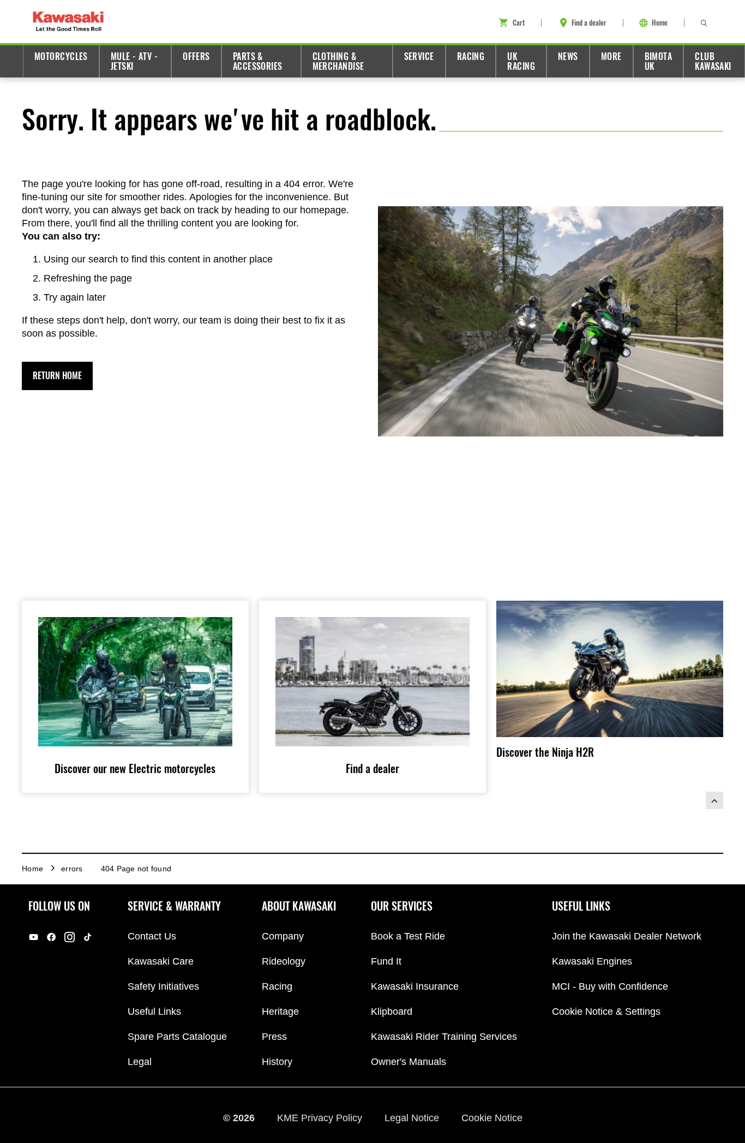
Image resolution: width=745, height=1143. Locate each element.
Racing (471, 56)
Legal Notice (413, 1117)
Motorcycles (61, 56)
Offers (196, 56)
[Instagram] (69, 937)
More (611, 56)
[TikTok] (87, 937)
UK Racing (521, 61)
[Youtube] (33, 937)
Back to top (714, 800)
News (568, 56)
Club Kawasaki (713, 61)
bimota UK (658, 61)
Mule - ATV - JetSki (134, 61)
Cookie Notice (491, 1117)
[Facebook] (51, 937)
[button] (57, 376)
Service (419, 56)
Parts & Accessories (258, 61)
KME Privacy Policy (321, 1117)
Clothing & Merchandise (338, 61)
